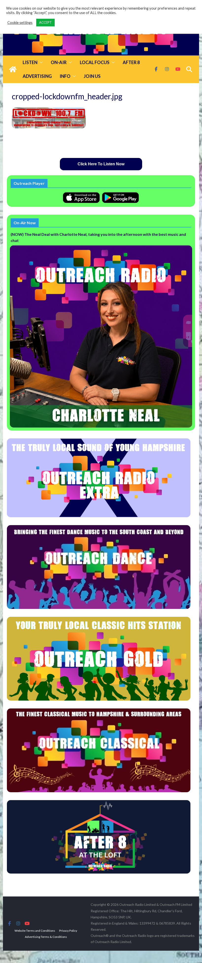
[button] (40, 62)
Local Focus (94, 62)
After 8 (131, 62)
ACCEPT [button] (45, 22)
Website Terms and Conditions (35, 930)
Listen (30, 62)
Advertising (37, 76)
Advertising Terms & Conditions (46, 937)
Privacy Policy (68, 930)
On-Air (59, 62)
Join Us (92, 76)
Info (65, 76)
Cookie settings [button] (20, 22)
